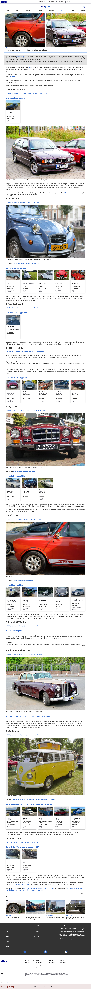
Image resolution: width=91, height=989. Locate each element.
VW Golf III (9, 861)
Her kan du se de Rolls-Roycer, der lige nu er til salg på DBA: (28, 716)
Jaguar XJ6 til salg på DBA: (16, 476)
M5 (65, 193)
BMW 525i (9, 112)
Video (83, 11)
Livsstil (51, 11)
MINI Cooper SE (11, 600)
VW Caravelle (26, 818)
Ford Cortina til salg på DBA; (16, 312)
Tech (7, 11)
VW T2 (41, 818)
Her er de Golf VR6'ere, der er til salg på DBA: (22, 847)
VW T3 (8, 818)
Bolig (28, 11)
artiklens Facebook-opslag (22, 885)
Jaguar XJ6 (10, 491)
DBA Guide (45, 7)
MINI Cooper (42, 600)
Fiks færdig (35, 929)
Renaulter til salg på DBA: (15, 630)
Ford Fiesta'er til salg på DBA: (17, 378)
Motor (63, 11)
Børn (17, 11)
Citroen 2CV (10, 282)
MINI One (57, 601)
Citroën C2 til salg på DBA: (16, 268)
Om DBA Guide (35, 931)
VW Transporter (76, 818)
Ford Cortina (10, 326)
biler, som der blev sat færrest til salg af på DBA (38, 888)
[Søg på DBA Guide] (84, 7)
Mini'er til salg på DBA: (14, 585)
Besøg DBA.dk (35, 936)
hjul (30, 67)
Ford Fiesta (10, 392)
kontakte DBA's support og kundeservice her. (73, 939)
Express (12, 77)
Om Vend (34, 934)
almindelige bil (21, 56)
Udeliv (39, 11)
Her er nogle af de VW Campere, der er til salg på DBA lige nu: (29, 804)
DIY (73, 11)
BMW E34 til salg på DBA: (15, 98)
